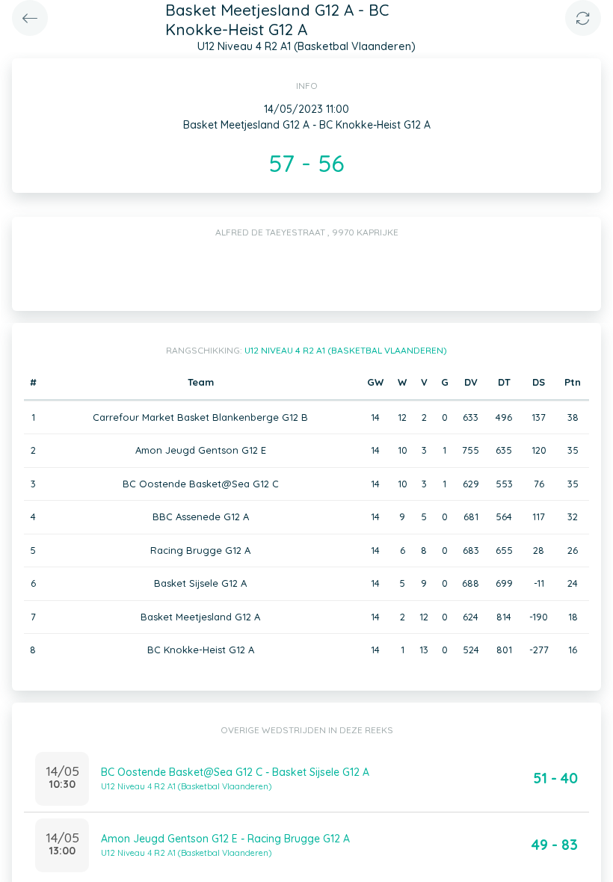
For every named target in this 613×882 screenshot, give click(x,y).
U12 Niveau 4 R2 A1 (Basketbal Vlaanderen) (345, 350)
